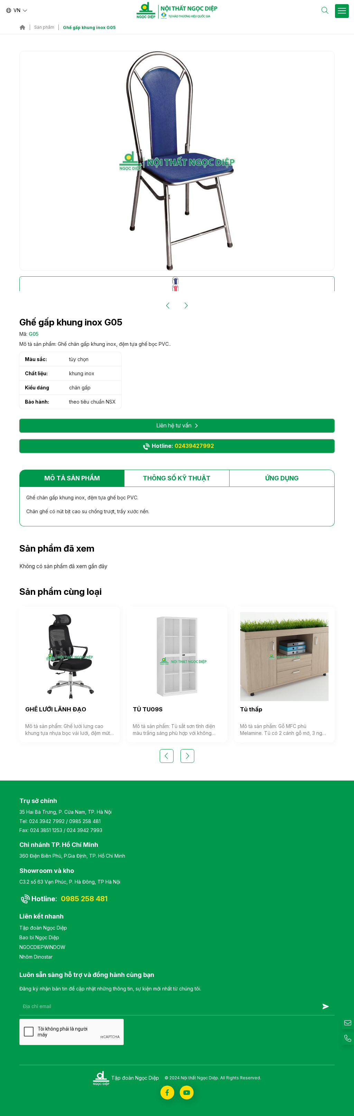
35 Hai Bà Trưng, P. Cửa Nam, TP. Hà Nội (65, 812)
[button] (168, 305)
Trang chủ (22, 27)
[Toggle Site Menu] (342, 11)
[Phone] (348, 1038)
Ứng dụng (282, 478)
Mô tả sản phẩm (72, 478)
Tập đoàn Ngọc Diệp (43, 928)
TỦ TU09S (147, 709)
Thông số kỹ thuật (177, 478)
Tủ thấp (251, 709)
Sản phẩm (44, 27)
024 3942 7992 (47, 821)
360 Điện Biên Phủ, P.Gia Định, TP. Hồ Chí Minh (72, 856)
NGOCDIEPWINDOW (42, 947)
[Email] (348, 1023)
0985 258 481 (85, 821)
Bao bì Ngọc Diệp (39, 937)
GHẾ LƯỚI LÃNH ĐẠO (55, 709)
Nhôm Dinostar (36, 957)
